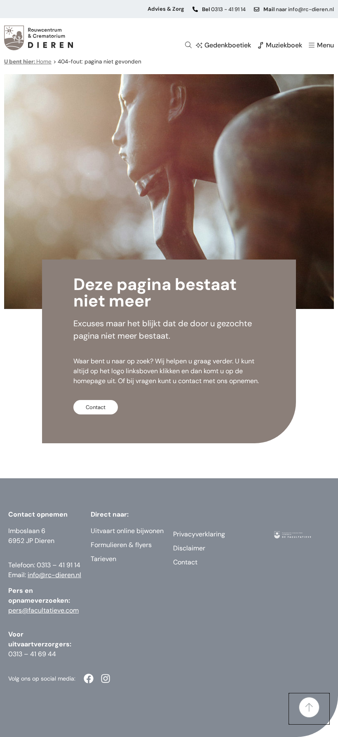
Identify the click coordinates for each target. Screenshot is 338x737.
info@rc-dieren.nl (54, 575)
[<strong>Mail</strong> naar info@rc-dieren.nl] (256, 9)
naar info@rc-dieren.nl (298, 9)
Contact (185, 562)
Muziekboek (284, 45)
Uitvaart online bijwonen (127, 530)
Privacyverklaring (199, 534)
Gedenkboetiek (227, 45)
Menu (325, 45)
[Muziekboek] (260, 45)
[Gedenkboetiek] (199, 45)
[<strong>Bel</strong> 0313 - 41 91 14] (195, 9)
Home (28, 61)
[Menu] (311, 45)
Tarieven (103, 559)
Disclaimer (189, 548)
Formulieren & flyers (121, 544)
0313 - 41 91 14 (224, 9)
